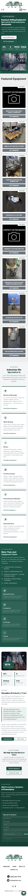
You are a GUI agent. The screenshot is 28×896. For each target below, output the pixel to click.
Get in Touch (20, 739)
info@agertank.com (15, 880)
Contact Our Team (14, 773)
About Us (22, 866)
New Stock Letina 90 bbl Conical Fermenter (14, 111)
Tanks (14, 866)
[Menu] (20, 10)
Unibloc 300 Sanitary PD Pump (14, 146)
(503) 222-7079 (15, 877)
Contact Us (14, 869)
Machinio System (9, 891)
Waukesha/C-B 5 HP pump (14, 215)
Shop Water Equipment (9, 433)
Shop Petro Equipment (9, 510)
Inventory (6, 866)
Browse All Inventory (9, 37)
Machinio (21, 891)
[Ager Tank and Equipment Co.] (14, 857)
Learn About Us (7, 739)
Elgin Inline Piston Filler (14, 317)
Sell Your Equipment (8, 41)
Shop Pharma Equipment (10, 537)
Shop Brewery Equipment (10, 408)
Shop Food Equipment (9, 485)
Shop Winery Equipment (9, 460)
